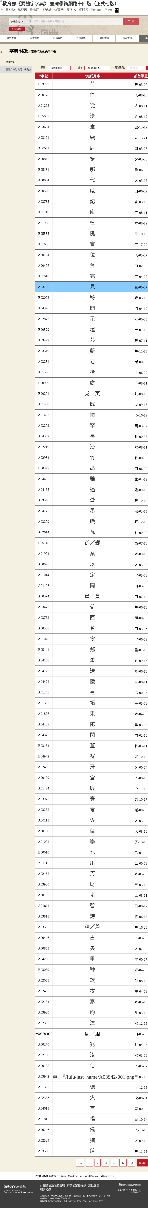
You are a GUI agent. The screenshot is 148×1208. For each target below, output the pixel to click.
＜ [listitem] (89, 1163)
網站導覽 (83, 9)
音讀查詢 (81, 38)
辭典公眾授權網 (76, 1185)
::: (2, 9)
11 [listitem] (114, 1163)
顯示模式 (71, 9)
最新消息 (10, 9)
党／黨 (92, 393)
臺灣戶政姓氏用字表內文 (18, 69)
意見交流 (93, 1185)
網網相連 (45, 1189)
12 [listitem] (123, 1163)
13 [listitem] (132, 1163)
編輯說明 (34, 9)
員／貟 (92, 596)
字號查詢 (104, 38)
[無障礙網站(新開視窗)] (130, 1185)
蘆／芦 (92, 927)
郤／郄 (92, 543)
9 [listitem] (97, 1163)
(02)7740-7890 (55, 1201)
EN (116, 9)
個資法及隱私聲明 (54, 1185)
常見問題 (22, 9)
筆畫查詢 (34, 38)
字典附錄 (46, 9)
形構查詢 (57, 38)
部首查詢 (11, 38)
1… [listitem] (80, 1163)
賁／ (57, 1076)
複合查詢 (127, 38)
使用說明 (59, 9)
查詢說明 (16, 29)
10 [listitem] (105, 1163)
